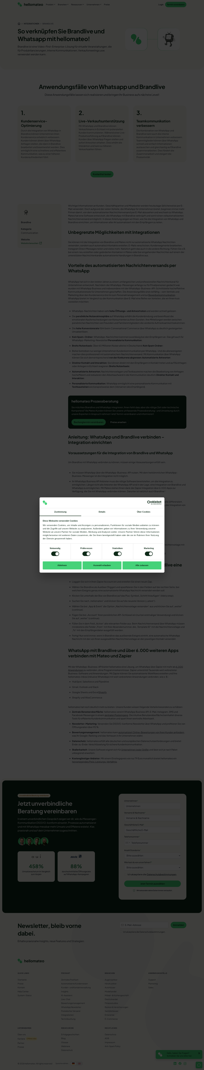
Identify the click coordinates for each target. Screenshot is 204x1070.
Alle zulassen (141, 565)
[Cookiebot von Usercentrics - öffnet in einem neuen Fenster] (149, 503)
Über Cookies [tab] (143, 512)
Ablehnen (62, 565)
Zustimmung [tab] (60, 512)
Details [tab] (102, 512)
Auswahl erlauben (102, 565)
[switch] (86, 554)
